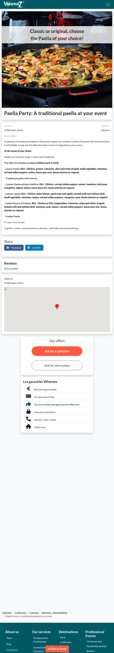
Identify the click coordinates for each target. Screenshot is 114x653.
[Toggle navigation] (108, 4)
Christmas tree (94, 641)
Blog (9, 643)
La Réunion (65, 642)
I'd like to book (57, 649)
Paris (62, 637)
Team (9, 638)
